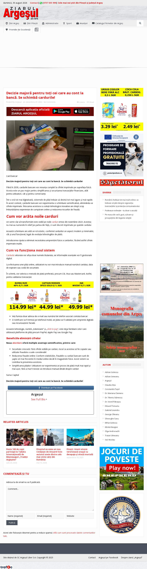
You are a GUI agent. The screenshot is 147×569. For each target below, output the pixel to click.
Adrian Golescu (111, 372)
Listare (82, 102)
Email (92, 102)
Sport (69, 23)
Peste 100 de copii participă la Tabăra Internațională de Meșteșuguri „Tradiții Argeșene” (17, 454)
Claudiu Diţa (110, 385)
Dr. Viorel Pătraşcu (113, 401)
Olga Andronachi (112, 431)
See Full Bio (38, 399)
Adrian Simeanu (112, 376)
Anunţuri (84, 23)
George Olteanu (112, 414)
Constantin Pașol (112, 389)
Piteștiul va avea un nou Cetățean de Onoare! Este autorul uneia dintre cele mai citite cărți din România (49, 454)
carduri (55, 221)
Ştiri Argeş (14, 23)
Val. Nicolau (110, 439)
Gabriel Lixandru (112, 410)
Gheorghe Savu (112, 418)
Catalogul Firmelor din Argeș (109, 23)
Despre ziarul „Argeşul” (131, 557)
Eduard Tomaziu (112, 406)
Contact (34, 2)
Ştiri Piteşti (32, 23)
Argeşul (18, 102)
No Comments (49, 102)
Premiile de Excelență (19, 29)
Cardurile (10, 255)
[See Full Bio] (46, 399)
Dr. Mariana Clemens (114, 393)
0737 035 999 (49, 2)
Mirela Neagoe (111, 427)
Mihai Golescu (111, 422)
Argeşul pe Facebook (108, 557)
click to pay (52, 329)
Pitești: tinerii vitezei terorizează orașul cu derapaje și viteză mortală (80, 452)
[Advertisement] (73, 53)
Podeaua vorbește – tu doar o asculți (121, 210)
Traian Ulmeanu (112, 435)
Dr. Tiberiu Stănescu (113, 397)
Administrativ (52, 23)
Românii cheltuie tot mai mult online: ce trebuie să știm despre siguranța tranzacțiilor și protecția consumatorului (122, 203)
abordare (17, 343)
